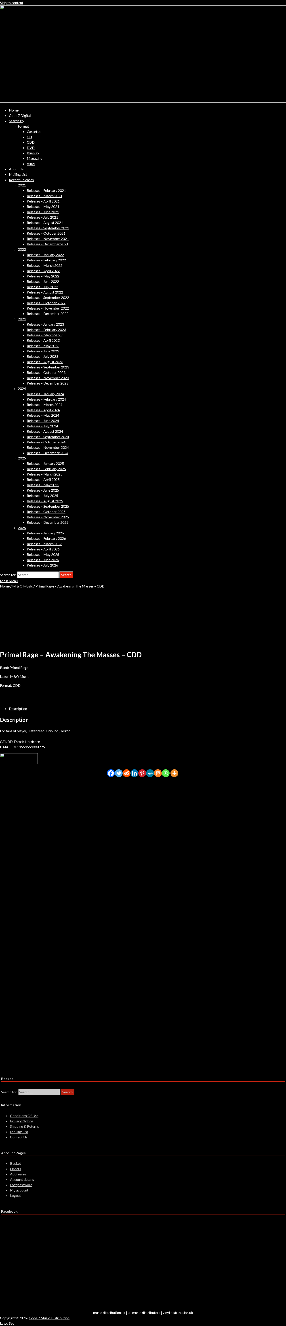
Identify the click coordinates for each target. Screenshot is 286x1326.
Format (23, 126)
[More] (174, 773)
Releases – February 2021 (46, 190)
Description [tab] (18, 708)
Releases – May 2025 (43, 485)
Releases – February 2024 (46, 399)
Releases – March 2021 (44, 196)
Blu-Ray (33, 153)
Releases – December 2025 (47, 522)
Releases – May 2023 (43, 345)
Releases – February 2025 (46, 469)
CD (29, 137)
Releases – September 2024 (48, 436)
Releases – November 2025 (48, 517)
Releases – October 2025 (46, 511)
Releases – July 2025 (42, 495)
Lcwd (4, 1323)
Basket (15, 1163)
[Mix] (158, 773)
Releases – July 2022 (42, 287)
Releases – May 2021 (43, 206)
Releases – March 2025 (44, 474)
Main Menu (9, 581)
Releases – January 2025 (45, 463)
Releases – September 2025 (48, 506)
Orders (15, 1169)
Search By (16, 121)
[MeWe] (150, 773)
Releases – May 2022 (43, 276)
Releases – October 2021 (46, 233)
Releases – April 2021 (43, 201)
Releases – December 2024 (47, 453)
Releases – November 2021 (48, 238)
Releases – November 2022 (48, 308)
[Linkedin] (134, 773)
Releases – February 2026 (46, 538)
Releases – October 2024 (46, 442)
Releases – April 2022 (43, 271)
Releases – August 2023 (45, 362)
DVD (31, 147)
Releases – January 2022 (45, 254)
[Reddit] (126, 773)
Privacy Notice (21, 1121)
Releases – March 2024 (44, 404)
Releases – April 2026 (43, 549)
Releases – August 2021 (45, 222)
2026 (22, 527)
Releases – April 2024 (43, 410)
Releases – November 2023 (48, 378)
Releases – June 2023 (43, 351)
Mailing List (18, 174)
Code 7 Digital (20, 115)
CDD (31, 142)
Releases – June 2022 (43, 281)
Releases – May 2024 (43, 415)
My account (19, 1190)
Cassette (33, 131)
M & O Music (22, 586)
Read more (25, 819)
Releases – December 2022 (47, 313)
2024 (22, 388)
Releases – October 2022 (46, 303)
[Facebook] (111, 773)
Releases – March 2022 (44, 265)
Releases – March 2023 (44, 335)
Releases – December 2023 (47, 383)
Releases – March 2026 (44, 544)
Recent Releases (21, 180)
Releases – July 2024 (42, 426)
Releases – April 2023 (43, 340)
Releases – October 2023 (46, 372)
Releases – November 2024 (48, 447)
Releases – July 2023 (42, 356)
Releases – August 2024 (45, 431)
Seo (12, 1323)
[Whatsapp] (166, 773)
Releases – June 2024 (43, 420)
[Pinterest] (142, 773)
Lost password (21, 1185)
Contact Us (18, 1137)
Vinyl (31, 163)
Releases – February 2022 (46, 260)
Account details (22, 1179)
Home (14, 110)
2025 (22, 458)
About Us (16, 169)
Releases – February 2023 (46, 329)
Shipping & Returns (24, 1126)
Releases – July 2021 (42, 217)
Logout (15, 1195)
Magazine (34, 158)
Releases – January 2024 (45, 394)
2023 (22, 319)
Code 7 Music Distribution (49, 1318)
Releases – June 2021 (43, 212)
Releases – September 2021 (48, 228)
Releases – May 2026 (43, 554)
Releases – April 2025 (43, 479)
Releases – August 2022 (45, 292)
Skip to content (11, 2)
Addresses (18, 1174)
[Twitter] (119, 773)
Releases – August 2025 (45, 501)
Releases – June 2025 (43, 490)
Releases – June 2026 (43, 560)
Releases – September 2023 (48, 367)
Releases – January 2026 (45, 533)
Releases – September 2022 (48, 297)
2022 (22, 249)
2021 (22, 185)
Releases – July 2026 (42, 565)
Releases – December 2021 (47, 244)
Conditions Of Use (24, 1115)
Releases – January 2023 (45, 324)
